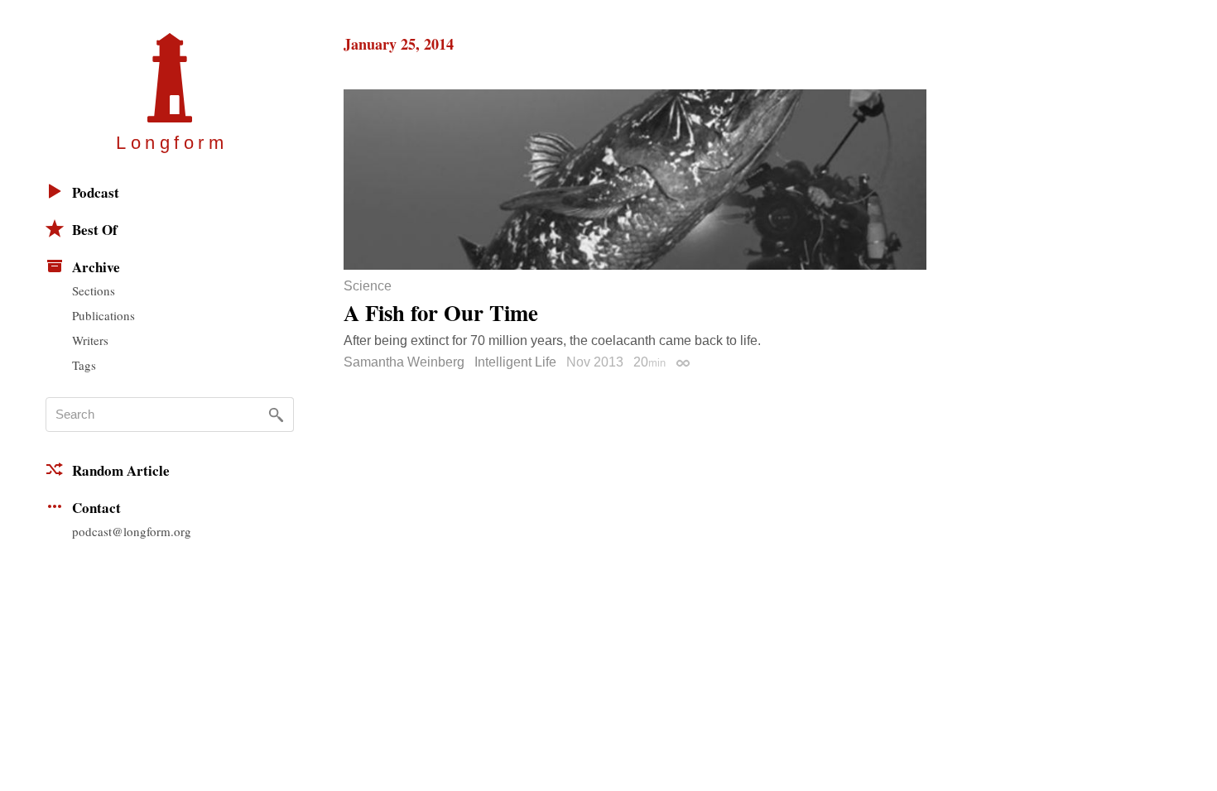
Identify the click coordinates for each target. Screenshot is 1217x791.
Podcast (95, 192)
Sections (93, 290)
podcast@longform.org (131, 531)
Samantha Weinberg (404, 362)
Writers (90, 340)
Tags (84, 365)
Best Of (95, 229)
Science (368, 286)
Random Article (121, 470)
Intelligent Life (515, 362)
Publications (103, 315)
